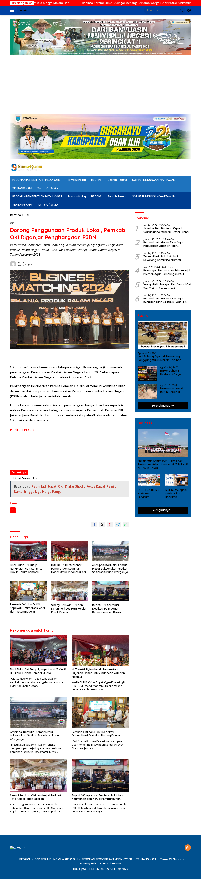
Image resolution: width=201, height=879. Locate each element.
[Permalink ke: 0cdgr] (13, 264)
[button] (181, 10)
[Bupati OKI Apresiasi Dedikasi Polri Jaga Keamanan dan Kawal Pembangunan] (110, 591)
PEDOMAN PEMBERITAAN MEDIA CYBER (37, 180)
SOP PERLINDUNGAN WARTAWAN (153, 180)
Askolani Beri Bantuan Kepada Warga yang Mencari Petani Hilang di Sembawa (166, 230)
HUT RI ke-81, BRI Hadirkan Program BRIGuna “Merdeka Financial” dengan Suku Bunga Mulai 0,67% (148, 493)
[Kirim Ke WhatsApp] (126, 524)
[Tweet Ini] (102, 524)
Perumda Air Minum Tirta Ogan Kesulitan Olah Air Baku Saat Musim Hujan (166, 300)
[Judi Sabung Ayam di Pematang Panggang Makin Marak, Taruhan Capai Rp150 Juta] (163, 335)
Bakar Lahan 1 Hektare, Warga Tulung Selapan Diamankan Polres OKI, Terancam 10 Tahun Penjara (172, 372)
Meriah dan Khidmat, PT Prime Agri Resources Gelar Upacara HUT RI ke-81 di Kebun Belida (163, 464)
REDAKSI (96, 180)
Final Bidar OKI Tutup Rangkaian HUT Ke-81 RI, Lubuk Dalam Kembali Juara (59, 434)
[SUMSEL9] (26, 167)
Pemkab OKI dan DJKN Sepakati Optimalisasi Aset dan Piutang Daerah (56, 451)
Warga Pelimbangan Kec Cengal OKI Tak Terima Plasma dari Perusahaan (167, 286)
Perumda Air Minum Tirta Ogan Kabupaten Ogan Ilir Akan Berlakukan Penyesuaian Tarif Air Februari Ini (165, 244)
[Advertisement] (100, 84)
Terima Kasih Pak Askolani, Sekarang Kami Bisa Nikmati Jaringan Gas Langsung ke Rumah (166, 258)
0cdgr (21, 262)
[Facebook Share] (94, 524)
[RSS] (188, 847)
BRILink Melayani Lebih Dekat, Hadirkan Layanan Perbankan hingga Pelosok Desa (176, 493)
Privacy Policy (77, 180)
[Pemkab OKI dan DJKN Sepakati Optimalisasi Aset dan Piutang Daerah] (28, 591)
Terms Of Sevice (48, 188)
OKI (12, 223)
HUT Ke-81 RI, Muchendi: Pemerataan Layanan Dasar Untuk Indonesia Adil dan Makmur (66, 440)
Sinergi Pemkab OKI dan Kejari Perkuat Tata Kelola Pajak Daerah (53, 456)
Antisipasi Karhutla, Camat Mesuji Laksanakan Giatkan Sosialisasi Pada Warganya (64, 445)
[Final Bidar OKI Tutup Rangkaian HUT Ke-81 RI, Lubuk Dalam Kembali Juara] (28, 551)
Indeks (24, 10)
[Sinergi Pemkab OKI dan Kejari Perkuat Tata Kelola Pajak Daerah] (69, 591)
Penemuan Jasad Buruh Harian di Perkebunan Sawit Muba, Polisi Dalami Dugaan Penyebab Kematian (172, 390)
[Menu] (12, 10)
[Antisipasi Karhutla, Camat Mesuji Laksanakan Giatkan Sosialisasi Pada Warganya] (110, 551)
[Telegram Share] (118, 524)
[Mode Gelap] (189, 10)
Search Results (117, 180)
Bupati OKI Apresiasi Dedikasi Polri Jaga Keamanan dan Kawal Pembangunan (61, 462)
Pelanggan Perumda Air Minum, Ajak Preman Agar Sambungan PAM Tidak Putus (167, 272)
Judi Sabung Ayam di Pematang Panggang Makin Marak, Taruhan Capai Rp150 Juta (159, 358)
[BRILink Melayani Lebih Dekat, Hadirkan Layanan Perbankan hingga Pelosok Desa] (176, 480)
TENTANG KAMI (22, 188)
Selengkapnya (161, 405)
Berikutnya (18, 472)
